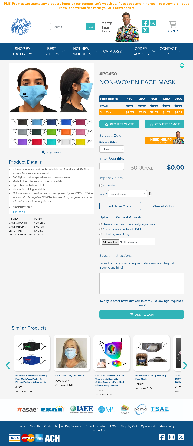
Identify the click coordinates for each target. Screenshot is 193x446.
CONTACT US (168, 51)
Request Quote (121, 124)
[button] (150, 194)
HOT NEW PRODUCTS (81, 51)
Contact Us (50, 426)
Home (21, 426)
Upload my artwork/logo (116, 234)
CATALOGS (112, 51)
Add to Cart (144, 315)
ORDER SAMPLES (141, 51)
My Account (148, 426)
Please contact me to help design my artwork (129, 224)
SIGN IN (173, 31)
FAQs (113, 426)
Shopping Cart (128, 426)
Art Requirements (71, 426)
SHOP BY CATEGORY (22, 51)
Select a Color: (108, 142)
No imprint (109, 185)
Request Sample (167, 124)
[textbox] (68, 26)
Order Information (96, 426)
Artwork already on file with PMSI (122, 229)
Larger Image (53, 152)
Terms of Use (98, 430)
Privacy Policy (167, 426)
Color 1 (103, 194)
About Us (34, 426)
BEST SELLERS (51, 51)
